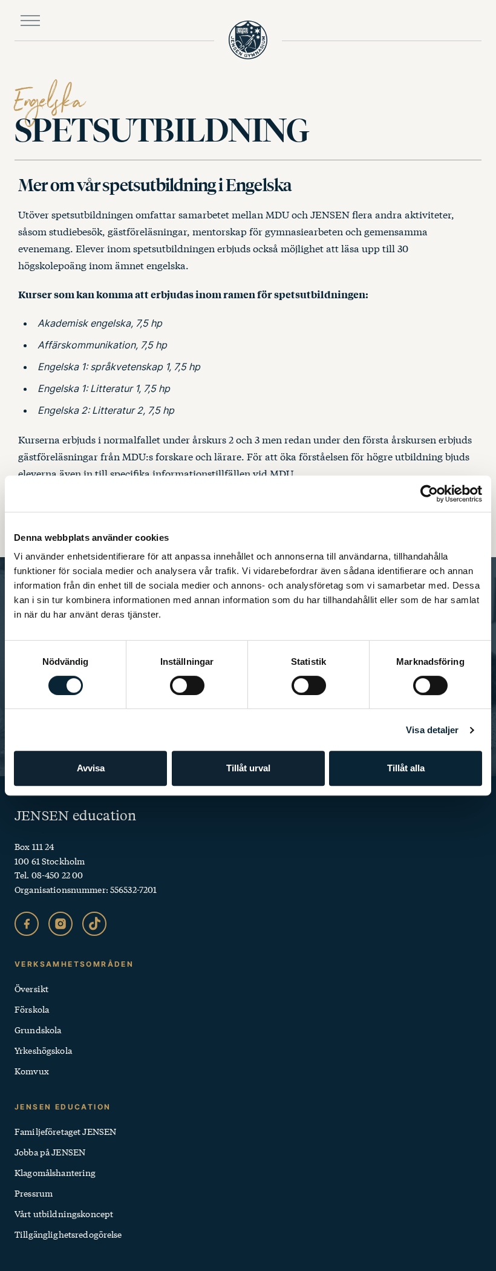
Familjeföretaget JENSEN (65, 1131)
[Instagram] (60, 924)
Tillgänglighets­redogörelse (68, 1234)
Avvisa (91, 768)
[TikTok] (94, 924)
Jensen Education (63, 1106)
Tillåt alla (406, 768)
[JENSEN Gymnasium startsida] (248, 40)
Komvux (32, 1071)
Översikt (31, 988)
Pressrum (34, 1193)
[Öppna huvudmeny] (30, 20)
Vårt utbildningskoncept (64, 1213)
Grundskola (38, 1030)
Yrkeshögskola (43, 1050)
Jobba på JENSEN (50, 1152)
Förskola (32, 1009)
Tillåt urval (248, 768)
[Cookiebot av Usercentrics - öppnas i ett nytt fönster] (429, 494)
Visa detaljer (432, 730)
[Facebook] (27, 924)
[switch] (187, 685)
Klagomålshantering (55, 1172)
